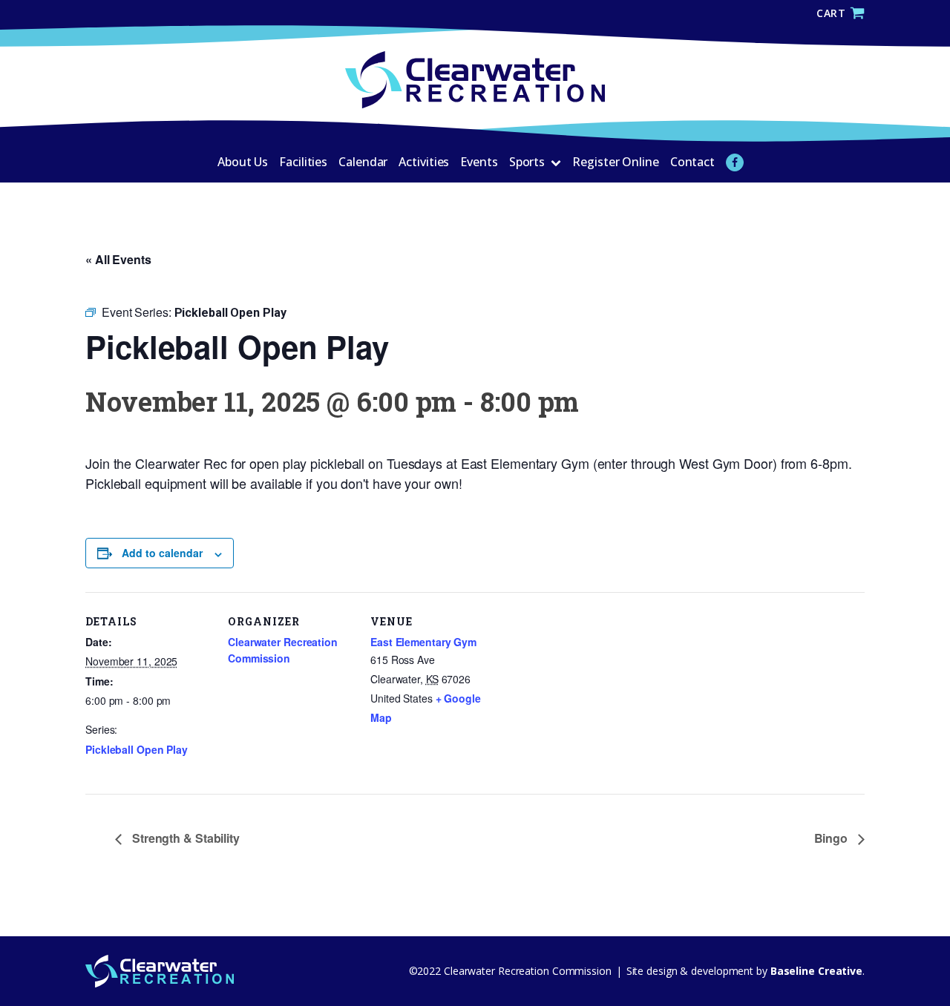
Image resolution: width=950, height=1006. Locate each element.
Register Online (615, 162)
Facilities (303, 162)
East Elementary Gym (423, 641)
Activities (424, 162)
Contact (692, 162)
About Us (242, 162)
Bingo (832, 837)
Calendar (362, 162)
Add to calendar (162, 552)
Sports (527, 162)
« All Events (118, 259)
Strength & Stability (184, 837)
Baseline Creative (814, 971)
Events (478, 162)
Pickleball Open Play (136, 749)
